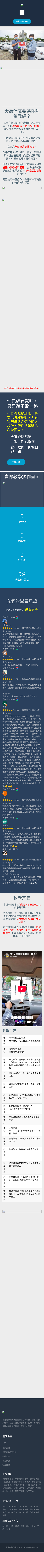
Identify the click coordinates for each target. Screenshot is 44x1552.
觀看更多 (30, 610)
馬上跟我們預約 (22, 21)
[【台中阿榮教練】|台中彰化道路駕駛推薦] (22, 5)
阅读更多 (33, 883)
